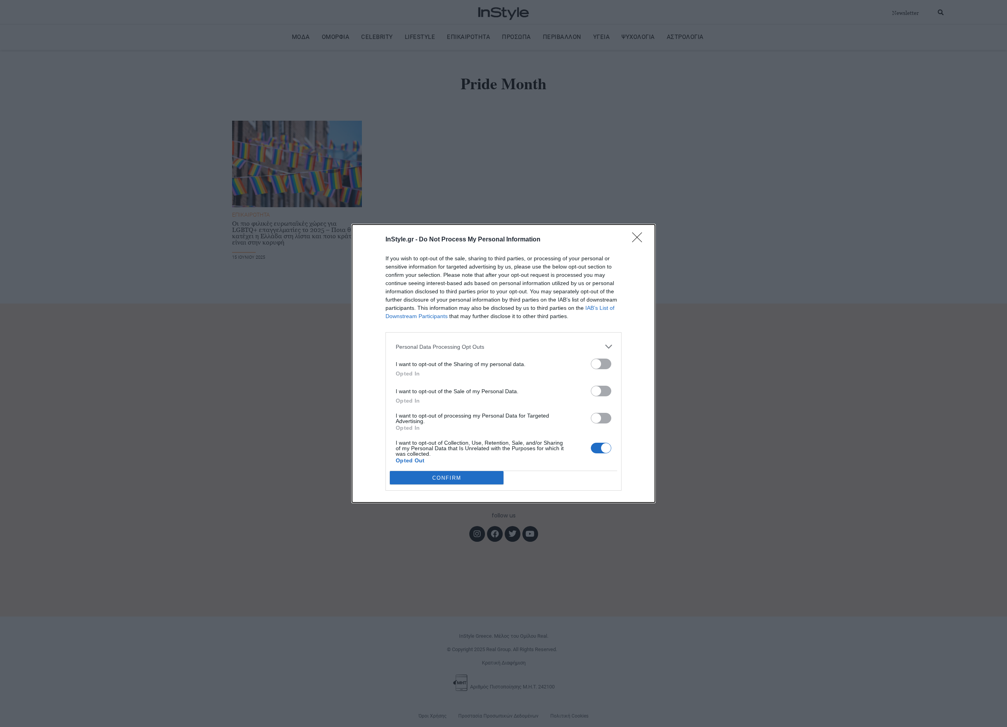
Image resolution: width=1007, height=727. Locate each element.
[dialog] (503, 363)
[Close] (639, 239)
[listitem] (503, 346)
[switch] (601, 364)
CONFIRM (446, 478)
